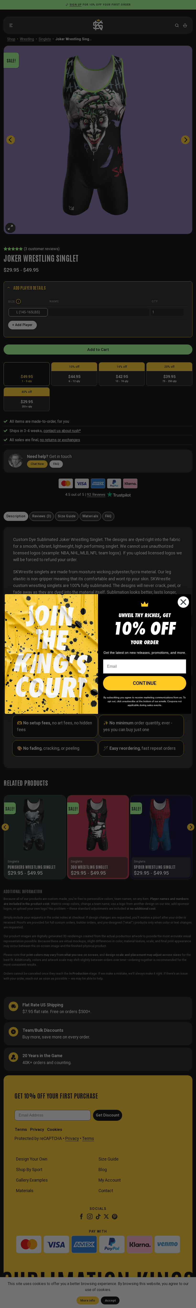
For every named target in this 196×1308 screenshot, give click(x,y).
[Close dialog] (183, 602)
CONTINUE (144, 683)
